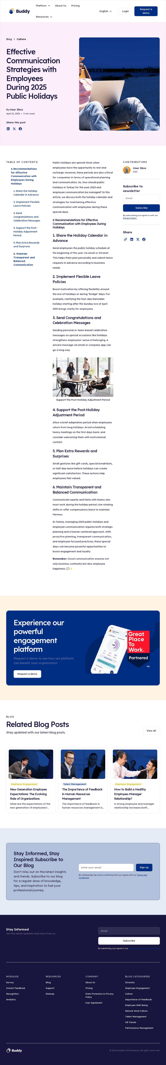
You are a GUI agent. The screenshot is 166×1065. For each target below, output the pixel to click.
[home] (19, 11)
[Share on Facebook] (20, 128)
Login (125, 11)
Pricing (75, 5)
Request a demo (146, 11)
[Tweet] (14, 128)
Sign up (144, 867)
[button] (43, 5)
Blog (48, 982)
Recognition (12, 993)
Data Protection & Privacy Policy (144, 948)
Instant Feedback (15, 988)
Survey (10, 982)
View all (151, 730)
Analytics (11, 999)
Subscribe (142, 207)
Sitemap (50, 993)
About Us (60, 5)
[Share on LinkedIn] (8, 128)
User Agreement (93, 1002)
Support (50, 988)
